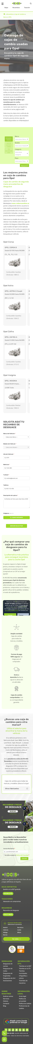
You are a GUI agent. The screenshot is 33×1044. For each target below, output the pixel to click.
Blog (4, 1006)
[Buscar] (30, 4)
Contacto (6, 1003)
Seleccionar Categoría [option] (18, 153)
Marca (5, 17)
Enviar (24, 859)
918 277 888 (7, 914)
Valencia (5, 930)
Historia (5, 1001)
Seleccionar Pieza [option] (20, 161)
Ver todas (16, 939)
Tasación (27, 7)
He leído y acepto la (16, 855)
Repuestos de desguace (11, 910)
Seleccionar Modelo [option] (21, 146)
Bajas (6, 7)
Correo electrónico (9, 848)
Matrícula (6, 464)
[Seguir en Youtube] (16, 1029)
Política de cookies (25, 1003)
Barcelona (20, 927)
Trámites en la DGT (25, 966)
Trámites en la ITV (25, 968)
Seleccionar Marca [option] (20, 139)
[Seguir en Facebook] (6, 1029)
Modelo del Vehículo (9, 444)
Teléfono (6, 485)
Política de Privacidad (22, 855)
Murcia (5, 935)
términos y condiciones (11, 610)
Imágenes (8, 513)
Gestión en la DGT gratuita (11, 889)
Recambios (16, 7)
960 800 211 (7, 893)
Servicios (6, 999)
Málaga (5, 932)
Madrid (5, 927)
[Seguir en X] (20, 1029)
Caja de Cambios (20, 14)
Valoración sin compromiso (12, 901)
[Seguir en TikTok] (13, 1029)
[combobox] (22, 139)
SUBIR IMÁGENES (17, 517)
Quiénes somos (8, 996)
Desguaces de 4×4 (9, 978)
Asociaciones (7, 980)
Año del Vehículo (8, 454)
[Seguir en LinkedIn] (23, 1029)
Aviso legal (22, 996)
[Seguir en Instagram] (9, 1029)
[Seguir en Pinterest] (27, 1029)
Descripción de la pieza (10, 495)
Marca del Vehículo (9, 433)
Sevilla (19, 930)
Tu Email (6, 475)
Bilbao (19, 932)
